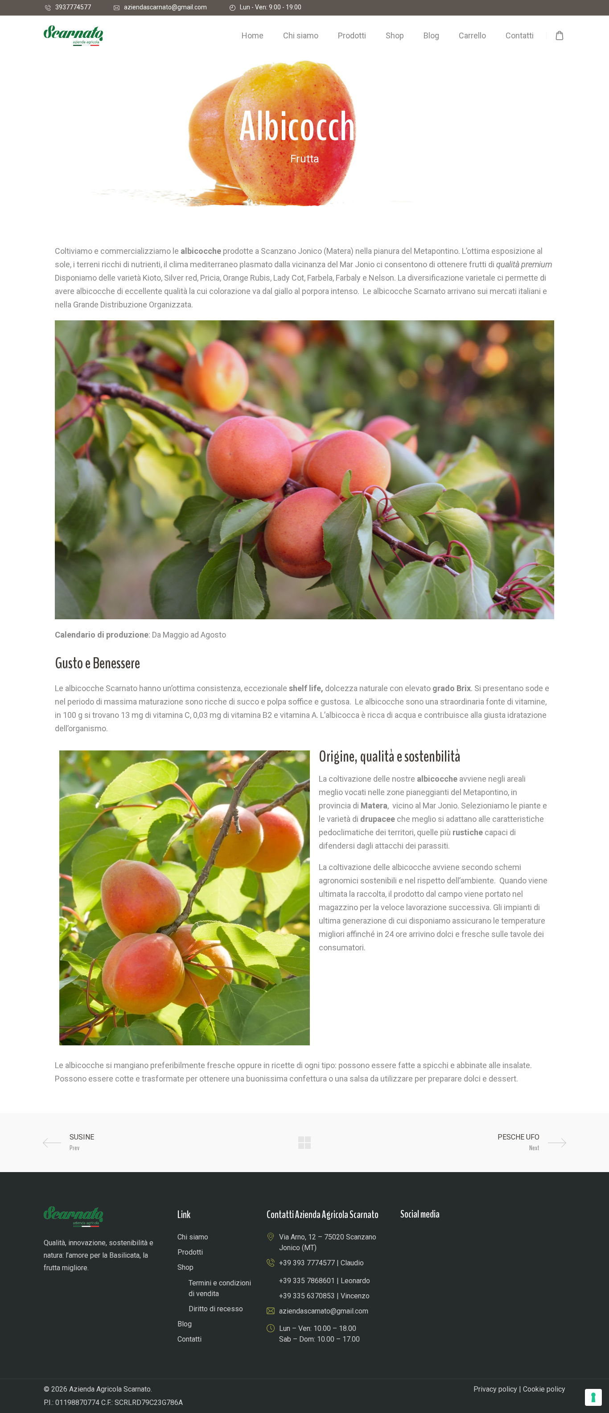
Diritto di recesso (216, 1309)
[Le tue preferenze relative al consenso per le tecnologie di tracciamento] (593, 1397)
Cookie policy (544, 1389)
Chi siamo (192, 1237)
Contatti (189, 1339)
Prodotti (190, 1252)
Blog (184, 1324)
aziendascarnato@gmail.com (165, 7)
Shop (185, 1267)
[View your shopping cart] (559, 36)
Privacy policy (495, 1389)
